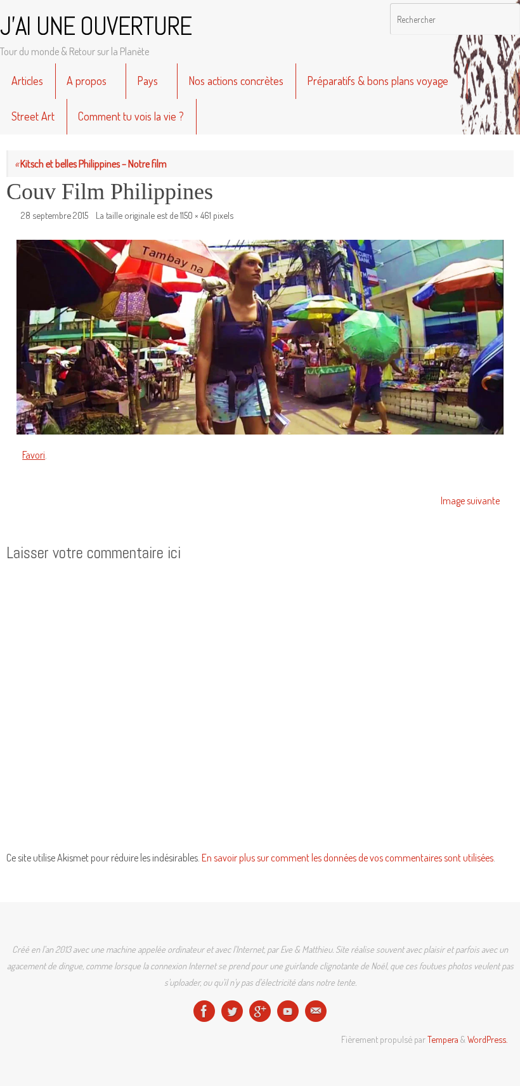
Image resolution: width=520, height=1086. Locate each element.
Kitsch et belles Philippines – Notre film (91, 163)
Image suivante (470, 500)
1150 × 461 (195, 215)
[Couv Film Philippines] (260, 337)
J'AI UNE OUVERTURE (96, 27)
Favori (33, 454)
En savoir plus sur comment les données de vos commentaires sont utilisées (347, 857)
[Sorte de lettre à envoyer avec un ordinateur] (316, 1011)
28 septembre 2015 (54, 215)
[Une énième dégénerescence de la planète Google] (260, 1011)
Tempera (442, 1039)
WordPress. (487, 1039)
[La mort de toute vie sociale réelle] (204, 1011)
